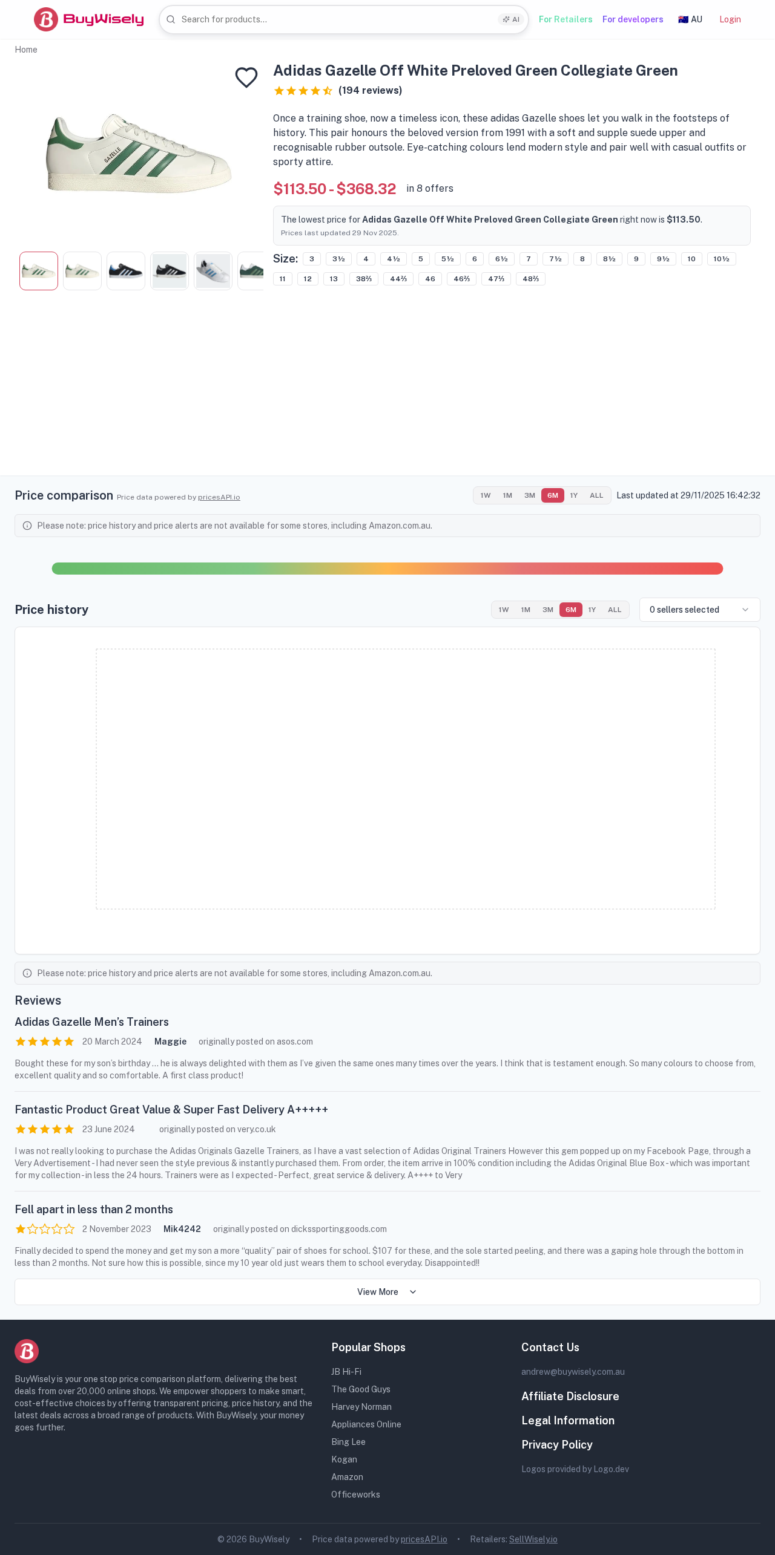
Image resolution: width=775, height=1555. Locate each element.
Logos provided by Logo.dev (575, 1469)
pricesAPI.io (219, 497)
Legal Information (568, 1420)
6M (552, 495)
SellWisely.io (533, 1539)
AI (515, 19)
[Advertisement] (387, 390)
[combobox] (344, 19)
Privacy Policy (557, 1444)
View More (377, 1292)
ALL (597, 495)
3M (529, 495)
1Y (574, 495)
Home (26, 49)
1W (486, 495)
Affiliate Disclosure (570, 1396)
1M (507, 495)
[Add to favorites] (246, 77)
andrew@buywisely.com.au (573, 1372)
